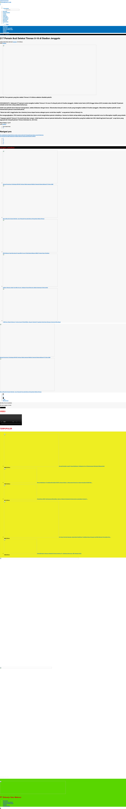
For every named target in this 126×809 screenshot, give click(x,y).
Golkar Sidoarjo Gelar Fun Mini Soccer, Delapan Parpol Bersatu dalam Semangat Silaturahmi (25, 287)
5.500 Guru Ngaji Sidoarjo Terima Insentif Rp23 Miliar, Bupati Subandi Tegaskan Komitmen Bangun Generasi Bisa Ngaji (32, 322)
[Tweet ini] (3, 140)
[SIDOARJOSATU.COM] (5, 2)
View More (3, 407)
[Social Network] (3, 23)
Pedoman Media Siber (8, 803)
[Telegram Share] (3, 142)
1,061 (4, 399)
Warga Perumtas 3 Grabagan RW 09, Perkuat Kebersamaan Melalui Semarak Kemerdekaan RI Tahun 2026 (28, 184)
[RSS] (3, 127)
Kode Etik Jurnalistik (8, 802)
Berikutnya (5, 400)
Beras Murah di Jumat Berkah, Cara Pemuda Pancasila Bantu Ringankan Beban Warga (23, 218)
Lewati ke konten (4, 0)
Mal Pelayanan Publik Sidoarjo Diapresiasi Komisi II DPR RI (17, 136)
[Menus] (0, 3)
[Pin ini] (3, 141)
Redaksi (5, 804)
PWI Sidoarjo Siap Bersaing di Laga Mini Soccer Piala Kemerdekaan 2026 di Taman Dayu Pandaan (26, 253)
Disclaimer (5, 800)
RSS (8, 24)
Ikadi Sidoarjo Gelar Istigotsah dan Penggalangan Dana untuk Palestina (21, 135)
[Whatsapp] (3, 143)
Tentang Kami (6, 806)
